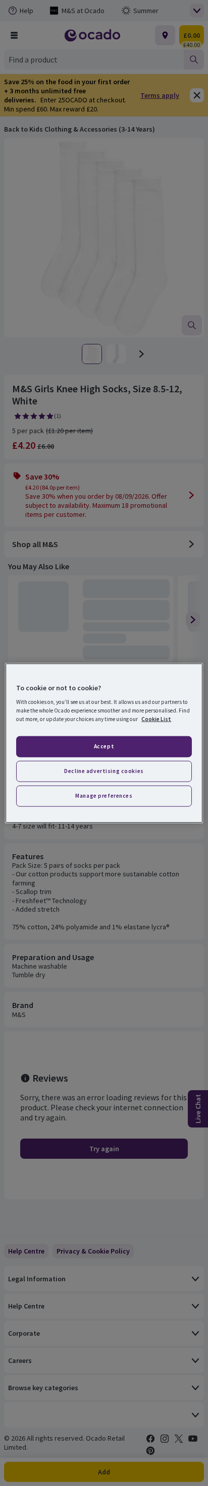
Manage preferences (103, 795)
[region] (103, 743)
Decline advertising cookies (103, 771)
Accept (104, 746)
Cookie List (156, 719)
